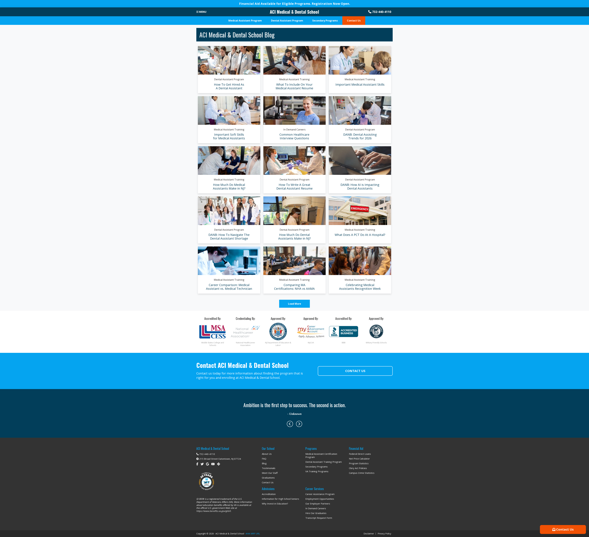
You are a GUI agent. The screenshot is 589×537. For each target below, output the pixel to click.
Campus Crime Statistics (361, 472)
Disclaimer (369, 534)
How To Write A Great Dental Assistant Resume (294, 186)
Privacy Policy (384, 534)
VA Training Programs (316, 471)
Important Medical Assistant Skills (360, 84)
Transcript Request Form (318, 517)
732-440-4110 (381, 12)
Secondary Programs (316, 466)
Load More (294, 303)
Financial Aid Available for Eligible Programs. (275, 4)
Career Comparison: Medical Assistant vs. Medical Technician (229, 287)
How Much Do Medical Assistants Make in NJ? (229, 186)
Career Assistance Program (320, 494)
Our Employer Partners (317, 503)
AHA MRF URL (253, 533)
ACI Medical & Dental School (294, 12)
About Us (267, 453)
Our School (268, 448)
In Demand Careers (294, 129)
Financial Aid (356, 448)
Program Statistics (359, 463)
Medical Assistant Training (294, 79)
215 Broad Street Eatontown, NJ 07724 (220, 458)
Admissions (268, 488)
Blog (264, 463)
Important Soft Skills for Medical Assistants (229, 136)
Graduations (268, 477)
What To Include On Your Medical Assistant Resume (294, 86)
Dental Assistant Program (229, 79)
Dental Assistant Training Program (323, 461)
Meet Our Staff (270, 472)
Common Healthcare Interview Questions (294, 136)
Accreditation (269, 494)
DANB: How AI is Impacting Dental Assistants (360, 186)
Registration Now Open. (331, 4)
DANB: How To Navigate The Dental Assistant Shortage (229, 236)
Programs (311, 448)
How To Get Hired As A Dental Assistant (229, 86)
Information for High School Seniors (280, 498)
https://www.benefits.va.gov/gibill (213, 511)
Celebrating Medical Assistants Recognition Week (360, 287)
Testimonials (268, 468)
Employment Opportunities (319, 498)
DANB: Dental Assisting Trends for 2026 (360, 136)
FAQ (264, 458)
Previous (290, 424)
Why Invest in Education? (275, 503)
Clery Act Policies (358, 468)
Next (299, 424)
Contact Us (355, 371)
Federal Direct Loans (360, 453)
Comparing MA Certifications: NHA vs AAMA (294, 287)
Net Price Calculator (359, 458)
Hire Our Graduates (315, 513)
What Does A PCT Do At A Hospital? (360, 235)
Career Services (314, 488)
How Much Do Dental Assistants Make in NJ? (294, 236)
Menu (202, 12)
